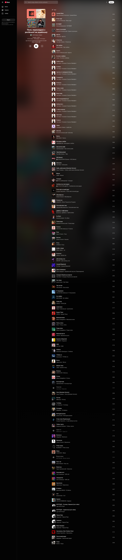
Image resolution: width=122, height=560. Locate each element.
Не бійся (58, 66)
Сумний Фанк (60, 13)
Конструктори (60, 381)
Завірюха (58, 520)
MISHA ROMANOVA (61, 501)
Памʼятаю (59, 114)
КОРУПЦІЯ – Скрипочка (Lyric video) (66, 509)
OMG (57, 344)
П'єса (57, 243)
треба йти (68, 127)
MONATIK (58, 202)
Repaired (64, 341)
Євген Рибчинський (61, 52)
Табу (66, 154)
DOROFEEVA (61, 159)
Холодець (59, 408)
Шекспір (58, 130)
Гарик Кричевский (61, 469)
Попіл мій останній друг (62, 189)
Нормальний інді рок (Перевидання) (74, 271)
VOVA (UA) (59, 301)
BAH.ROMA (59, 298)
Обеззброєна (60, 195)
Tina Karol (58, 63)
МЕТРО (58, 34)
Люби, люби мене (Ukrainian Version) (66, 168)
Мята (57, 325)
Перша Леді (59, 515)
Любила (58, 349)
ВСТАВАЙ (58, 24)
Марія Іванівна (60, 525)
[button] (36, 35)
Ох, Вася (58, 216)
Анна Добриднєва (61, 26)
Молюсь (58, 371)
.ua (64, 250)
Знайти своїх (59, 61)
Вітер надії (59, 18)
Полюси (58, 120)
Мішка (58, 173)
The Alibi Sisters (60, 42)
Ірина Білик (59, 47)
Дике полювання (61, 269)
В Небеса (58, 488)
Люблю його (59, 104)
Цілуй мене (59, 307)
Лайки (58, 125)
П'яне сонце (59, 445)
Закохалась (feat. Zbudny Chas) (64, 531)
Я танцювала (59, 291)
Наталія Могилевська (62, 207)
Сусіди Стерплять (60, 191)
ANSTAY (58, 260)
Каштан (58, 237)
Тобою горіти (60, 424)
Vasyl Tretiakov (60, 170)
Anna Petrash (59, 463)
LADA (57, 175)
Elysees (67, 159)
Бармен (58, 499)
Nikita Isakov (59, 250)
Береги (58, 50)
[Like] (103, 14)
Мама (57, 451)
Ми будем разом (60, 413)
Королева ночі (60, 472)
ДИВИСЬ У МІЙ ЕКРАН (62, 211)
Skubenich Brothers (61, 426)
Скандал (58, 179)
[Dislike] (105, 14)
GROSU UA (63, 255)
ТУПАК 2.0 (59, 355)
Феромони (59, 440)
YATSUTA (58, 36)
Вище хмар (59, 93)
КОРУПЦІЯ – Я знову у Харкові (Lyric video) (67, 504)
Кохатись (58, 253)
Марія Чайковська (61, 308)
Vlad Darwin (59, 287)
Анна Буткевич (60, 218)
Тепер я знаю (60, 88)
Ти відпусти (59, 77)
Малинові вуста (60, 333)
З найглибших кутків (71, 421)
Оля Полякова (60, 474)
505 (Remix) (59, 157)
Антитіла (58, 212)
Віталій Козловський (61, 31)
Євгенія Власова (60, 20)
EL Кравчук (59, 405)
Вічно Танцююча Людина (68, 202)
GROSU (58, 255)
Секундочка (59, 477)
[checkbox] (113, 14)
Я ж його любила (60, 56)
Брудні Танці (59, 312)
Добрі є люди (60, 248)
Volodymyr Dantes (60, 127)
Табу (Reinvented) (61, 152)
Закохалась (69, 533)
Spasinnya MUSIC (60, 490)
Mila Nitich (59, 138)
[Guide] (2, 2)
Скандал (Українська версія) (64, 275)
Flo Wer (58, 266)
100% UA (67, 474)
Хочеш (58, 376)
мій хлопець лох (60, 259)
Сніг (57, 493)
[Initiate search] (26, 2)
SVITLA (58, 346)
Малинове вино (60, 317)
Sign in (111, 2)
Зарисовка (59, 362)
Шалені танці (59, 365)
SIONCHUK (59, 453)
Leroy (57, 58)
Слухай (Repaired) (61, 264)
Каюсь (58, 136)
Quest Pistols (59, 234)
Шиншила (58, 162)
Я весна (58, 227)
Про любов (59, 45)
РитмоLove (59, 200)
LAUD (57, 367)
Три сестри (59, 285)
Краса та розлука (61, 29)
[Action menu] (42, 46)
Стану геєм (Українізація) (63, 419)
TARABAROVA (59, 143)
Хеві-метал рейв (60, 146)
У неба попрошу (60, 109)
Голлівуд (58, 403)
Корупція (58, 517)
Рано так (58, 461)
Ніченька (58, 82)
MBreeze (58, 399)
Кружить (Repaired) (61, 339)
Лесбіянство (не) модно (62, 184)
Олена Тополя (60, 196)
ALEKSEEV (59, 447)
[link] (8, 6)
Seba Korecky (59, 15)
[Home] (7, 2)
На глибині (59, 296)
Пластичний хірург (61, 536)
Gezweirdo (59, 357)
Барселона (59, 483)
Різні (57, 232)
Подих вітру (59, 328)
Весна (58, 360)
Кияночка (59, 467)
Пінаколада (59, 221)
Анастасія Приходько (61, 351)
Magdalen (58, 410)
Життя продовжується (62, 98)
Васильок (59, 435)
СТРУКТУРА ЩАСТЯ (63, 186)
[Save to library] (30, 46)
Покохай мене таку (61, 205)
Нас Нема (59, 280)
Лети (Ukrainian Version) (62, 392)
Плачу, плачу (59, 323)
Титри (57, 541)
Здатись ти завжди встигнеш (64, 72)
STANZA (58, 244)
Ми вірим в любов (61, 141)
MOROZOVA (59, 373)
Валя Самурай (60, 271)
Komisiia (66, 15)
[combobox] (43, 2)
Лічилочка (59, 40)
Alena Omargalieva (61, 319)
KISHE (58, 543)
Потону (58, 397)
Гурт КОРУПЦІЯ (60, 506)
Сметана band (59, 148)
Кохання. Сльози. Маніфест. (69, 63)
